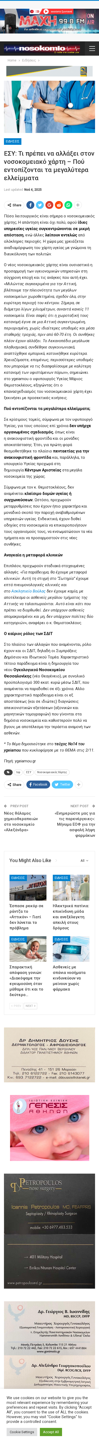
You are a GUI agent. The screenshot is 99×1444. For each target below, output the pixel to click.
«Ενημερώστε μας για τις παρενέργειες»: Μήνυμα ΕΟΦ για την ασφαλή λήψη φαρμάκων (75, 824)
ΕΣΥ (28, 772)
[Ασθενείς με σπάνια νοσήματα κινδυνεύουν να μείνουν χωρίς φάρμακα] (71, 949)
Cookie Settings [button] (22, 1432)
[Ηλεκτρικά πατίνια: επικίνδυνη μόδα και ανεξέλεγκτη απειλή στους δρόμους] (71, 888)
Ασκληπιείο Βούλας (28, 591)
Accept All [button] (51, 1432)
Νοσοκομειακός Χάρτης (52, 772)
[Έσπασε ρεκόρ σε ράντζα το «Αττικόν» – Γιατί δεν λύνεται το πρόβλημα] (28, 888)
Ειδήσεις (13, 141)
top (18, 772)
